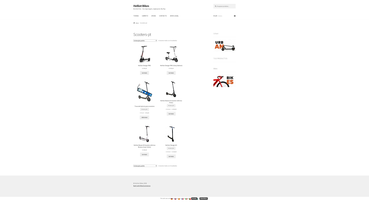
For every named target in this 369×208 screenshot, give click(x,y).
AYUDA (153, 16)
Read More (203, 198)
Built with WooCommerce (141, 186)
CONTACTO (163, 16)
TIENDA (136, 16)
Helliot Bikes (141, 6)
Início (137, 23)
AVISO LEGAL (174, 16)
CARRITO (145, 16)
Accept (194, 198)
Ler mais (144, 73)
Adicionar (144, 117)
